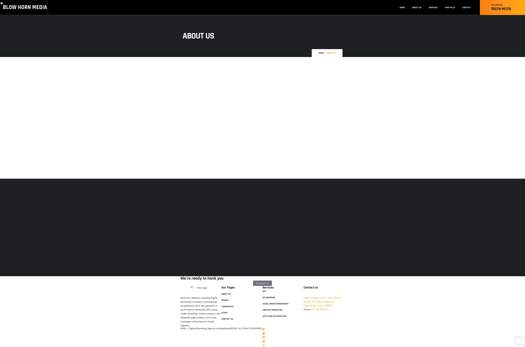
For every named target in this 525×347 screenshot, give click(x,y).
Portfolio (450, 7)
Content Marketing (272, 310)
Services (433, 7)
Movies (224, 300)
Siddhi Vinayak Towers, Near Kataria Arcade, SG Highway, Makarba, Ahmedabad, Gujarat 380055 (322, 301)
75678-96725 (501, 9)
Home (402, 7)
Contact (466, 7)
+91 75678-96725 (320, 309)
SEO (264, 291)
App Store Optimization (274, 316)
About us (416, 7)
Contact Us (227, 319)
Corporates (227, 306)
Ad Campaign (268, 297)
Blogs (224, 312)
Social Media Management (275, 303)
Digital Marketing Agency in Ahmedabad (209, 328)
